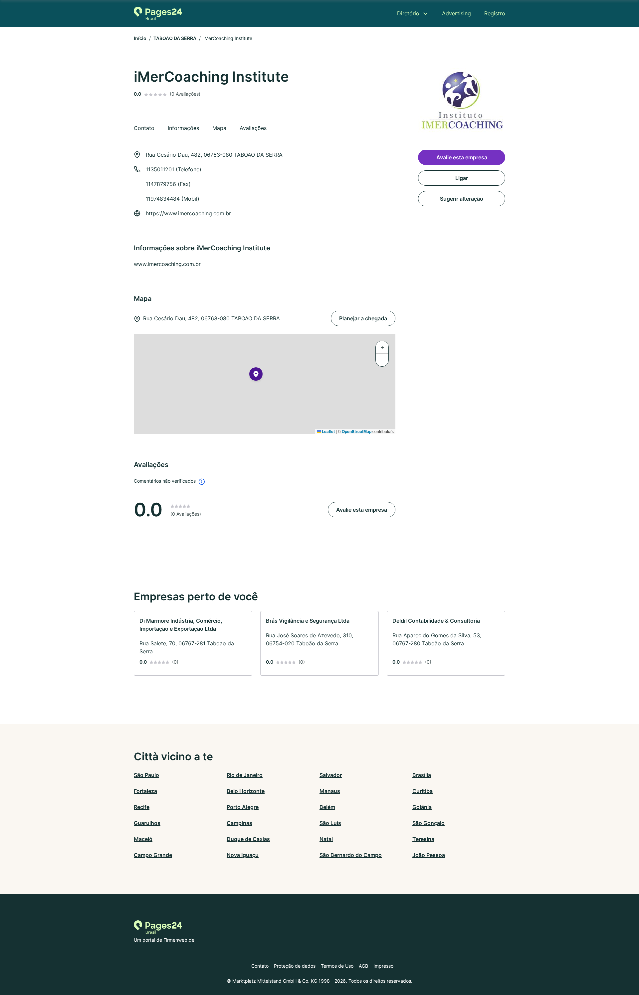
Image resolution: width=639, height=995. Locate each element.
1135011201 (160, 169)
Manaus (330, 791)
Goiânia (422, 807)
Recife (141, 807)
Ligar (461, 178)
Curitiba (422, 791)
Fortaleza (145, 791)
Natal (326, 839)
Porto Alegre (243, 807)
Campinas (239, 823)
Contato (260, 966)
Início (140, 38)
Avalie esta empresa (361, 509)
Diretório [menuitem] (408, 13)
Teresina (423, 839)
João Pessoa (428, 855)
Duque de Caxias (248, 839)
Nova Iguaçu (243, 855)
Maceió (143, 839)
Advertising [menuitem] (456, 13)
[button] (256, 375)
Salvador (331, 775)
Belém (327, 807)
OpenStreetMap (356, 431)
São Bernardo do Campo (351, 855)
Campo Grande (153, 855)
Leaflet (328, 431)
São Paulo (146, 775)
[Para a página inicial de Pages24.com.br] (158, 13)
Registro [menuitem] (494, 13)
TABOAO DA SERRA (174, 38)
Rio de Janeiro (245, 775)
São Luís (330, 823)
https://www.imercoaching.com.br (188, 213)
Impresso (383, 966)
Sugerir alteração (461, 198)
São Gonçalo (428, 823)
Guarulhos (147, 823)
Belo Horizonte (246, 791)
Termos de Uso (337, 966)
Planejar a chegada (363, 318)
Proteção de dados (295, 966)
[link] (193, 643)
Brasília (421, 775)
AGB (363, 966)
